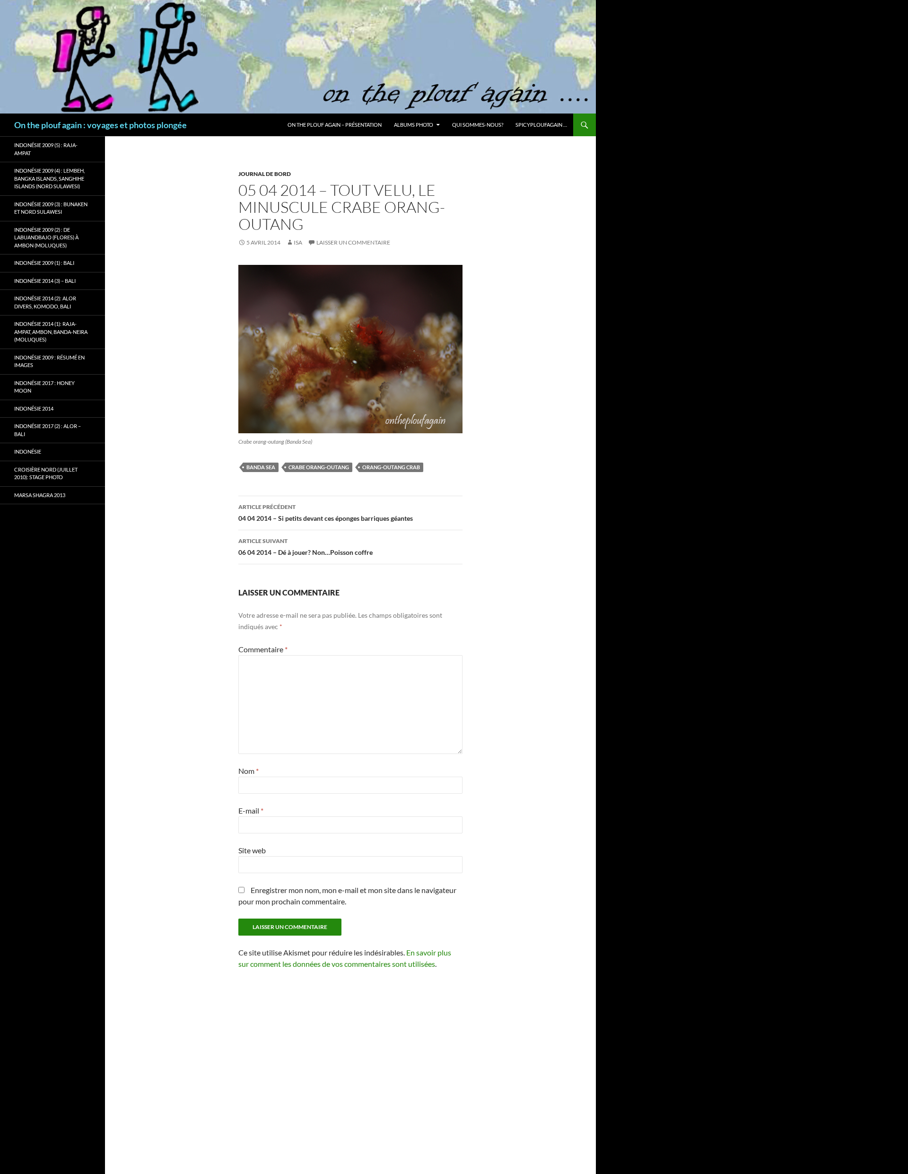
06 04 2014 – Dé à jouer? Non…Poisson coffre (305, 546)
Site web (252, 850)
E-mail (250, 810)
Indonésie (27, 451)
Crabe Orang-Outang (318, 467)
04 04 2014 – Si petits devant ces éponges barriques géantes (325, 512)
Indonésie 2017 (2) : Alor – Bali (47, 430)
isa (298, 242)
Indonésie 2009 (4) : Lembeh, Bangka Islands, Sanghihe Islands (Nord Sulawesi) (49, 178)
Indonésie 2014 (33, 408)
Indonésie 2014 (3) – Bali (45, 281)
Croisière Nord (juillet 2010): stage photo (46, 473)
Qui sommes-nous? (477, 125)
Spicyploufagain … (541, 125)
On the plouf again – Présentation (335, 125)
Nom (248, 770)
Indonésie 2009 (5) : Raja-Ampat (46, 149)
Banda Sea (260, 467)
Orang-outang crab (391, 467)
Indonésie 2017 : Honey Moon (44, 387)
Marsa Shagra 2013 (39, 495)
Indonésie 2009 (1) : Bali (44, 263)
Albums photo (413, 125)
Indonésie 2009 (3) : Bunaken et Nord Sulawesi (50, 208)
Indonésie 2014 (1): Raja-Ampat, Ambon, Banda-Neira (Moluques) (50, 331)
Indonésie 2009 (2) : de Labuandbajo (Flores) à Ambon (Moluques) (46, 237)
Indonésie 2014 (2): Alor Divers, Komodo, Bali (45, 302)
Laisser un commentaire (353, 242)
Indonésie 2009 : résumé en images (49, 361)
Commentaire (263, 649)
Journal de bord (264, 173)
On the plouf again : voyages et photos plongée (100, 125)
